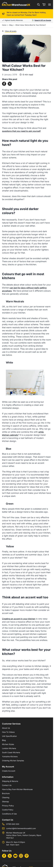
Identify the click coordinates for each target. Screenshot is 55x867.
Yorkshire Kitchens (10, 756)
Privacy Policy (8, 806)
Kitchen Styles (8, 744)
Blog (11, 25)
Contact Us (6, 785)
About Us (6, 728)
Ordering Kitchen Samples (13, 760)
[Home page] (16, 5)
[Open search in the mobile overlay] (38, 4)
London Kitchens (9, 748)
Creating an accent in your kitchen (18, 618)
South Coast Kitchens (11, 752)
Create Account (8, 771)
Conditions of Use (9, 814)
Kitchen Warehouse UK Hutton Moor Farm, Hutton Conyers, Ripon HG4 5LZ (23, 835)
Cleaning (5, 797)
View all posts (10, 31)
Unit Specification (9, 736)
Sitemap (5, 801)
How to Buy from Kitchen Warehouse (17, 789)
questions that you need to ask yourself (21, 131)
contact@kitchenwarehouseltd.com (21, 828)
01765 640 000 (12, 824)
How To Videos (8, 732)
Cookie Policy (7, 810)
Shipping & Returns (10, 781)
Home (4, 25)
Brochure (6, 793)
